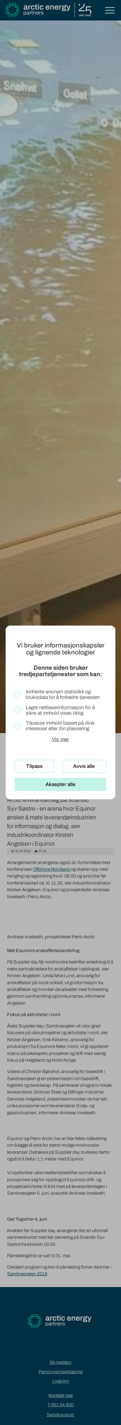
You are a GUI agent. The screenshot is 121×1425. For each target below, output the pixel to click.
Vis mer (60, 739)
